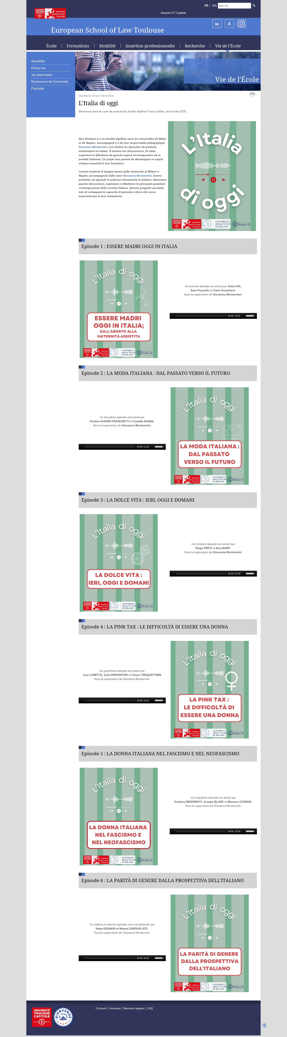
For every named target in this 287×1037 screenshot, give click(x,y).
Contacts (101, 1008)
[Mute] (243, 315)
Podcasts (37, 88)
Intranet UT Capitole (173, 12)
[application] (213, 316)
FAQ (150, 1008)
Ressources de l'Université (49, 81)
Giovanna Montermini (93, 146)
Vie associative (41, 74)
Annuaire (115, 1008)
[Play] (172, 315)
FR (206, 5)
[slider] (251, 315)
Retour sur (38, 68)
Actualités (38, 61)
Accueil (95, 96)
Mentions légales (134, 1008)
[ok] (254, 5)
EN (214, 5)
